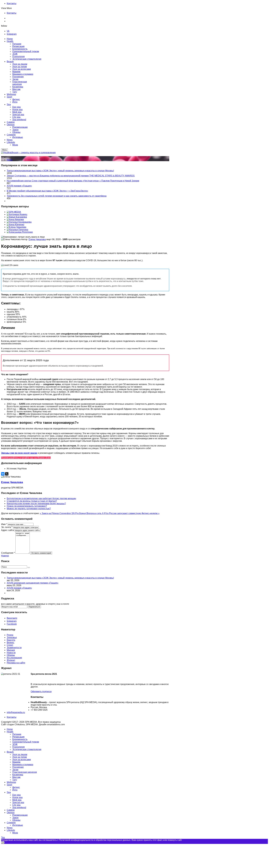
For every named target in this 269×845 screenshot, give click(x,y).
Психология (18, 747)
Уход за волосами (21, 759)
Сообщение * (8, 553)
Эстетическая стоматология (26, 749)
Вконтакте (12, 618)
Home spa (17, 797)
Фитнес (16, 787)
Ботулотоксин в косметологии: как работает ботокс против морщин (41, 498)
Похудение (18, 767)
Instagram (12, 34)
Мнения (11, 650)
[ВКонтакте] (2, 474)
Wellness (11, 782)
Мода (15, 833)
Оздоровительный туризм (25, 742)
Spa (9, 792)
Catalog (11, 810)
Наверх (5, 555)
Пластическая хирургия (24, 772)
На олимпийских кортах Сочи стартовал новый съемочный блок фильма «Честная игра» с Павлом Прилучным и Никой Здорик (73, 181)
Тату (14, 780)
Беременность (19, 739)
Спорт (10, 645)
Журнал (11, 660)
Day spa (16, 795)
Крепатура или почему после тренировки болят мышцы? (36, 503)
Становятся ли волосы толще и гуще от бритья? (32, 501)
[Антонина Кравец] (17, 214)
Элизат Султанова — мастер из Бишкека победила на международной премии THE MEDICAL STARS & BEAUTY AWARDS (71, 175)
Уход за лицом (19, 754)
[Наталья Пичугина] (17, 229)
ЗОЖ (15, 744)
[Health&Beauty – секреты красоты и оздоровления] (28, 152)
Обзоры (11, 655)
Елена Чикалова (37, 239)
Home (10, 729)
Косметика (17, 774)
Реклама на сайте (16, 663)
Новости (11, 652)
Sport (9, 785)
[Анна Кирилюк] (15, 219)
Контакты (11, 3)
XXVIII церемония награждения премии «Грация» (32, 583)
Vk (8, 31)
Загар (15, 769)
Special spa (18, 802)
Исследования (14, 657)
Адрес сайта (7, 530)
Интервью (17, 825)
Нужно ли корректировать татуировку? (27, 506)
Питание (16, 734)
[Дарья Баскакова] (17, 217)
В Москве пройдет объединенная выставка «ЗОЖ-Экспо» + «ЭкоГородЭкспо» (47, 191)
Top (3, 837)
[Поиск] (29, 567)
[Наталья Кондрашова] (19, 222)
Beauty (10, 752)
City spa (16, 805)
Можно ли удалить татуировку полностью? (29, 508)
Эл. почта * (6, 527)
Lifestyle (11, 830)
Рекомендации (20, 815)
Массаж (16, 777)
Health (10, 732)
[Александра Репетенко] (20, 232)
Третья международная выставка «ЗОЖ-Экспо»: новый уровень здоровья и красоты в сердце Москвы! (60, 170)
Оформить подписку (41, 691)
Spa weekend (19, 807)
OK (2, 842)
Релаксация (18, 737)
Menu (4, 150)
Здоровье (12, 637)
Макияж (16, 762)
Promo (10, 635)
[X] (6, 474)
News (9, 160)
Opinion (11, 812)
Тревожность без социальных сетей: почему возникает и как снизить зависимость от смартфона (56, 196)
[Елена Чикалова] (16, 227)
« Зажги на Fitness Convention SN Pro (59, 513)
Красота (11, 640)
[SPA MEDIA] (14, 212)
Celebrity (11, 822)
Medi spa (16, 800)
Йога (14, 790)
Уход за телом (19, 757)
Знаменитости (14, 647)
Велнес (10, 642)
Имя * (4, 524)
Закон (15, 817)
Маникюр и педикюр (22, 764)
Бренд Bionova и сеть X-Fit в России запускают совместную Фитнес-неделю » (119, 513)
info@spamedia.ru (16, 712)
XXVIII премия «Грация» (19, 186)
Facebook (12, 624)
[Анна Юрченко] (15, 224)
